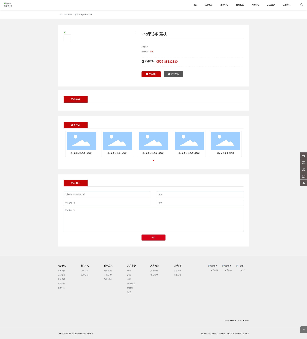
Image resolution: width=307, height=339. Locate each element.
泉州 (236, 333)
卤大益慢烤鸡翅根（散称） (189, 153)
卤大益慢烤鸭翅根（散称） (81, 153)
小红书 (242, 270)
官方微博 (214, 270)
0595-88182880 (167, 61)
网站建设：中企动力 (226, 333)
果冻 (76, 15)
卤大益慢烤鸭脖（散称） (117, 153)
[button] (153, 160)
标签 (240, 333)
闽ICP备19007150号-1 (209, 333)
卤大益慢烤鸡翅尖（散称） (153, 153)
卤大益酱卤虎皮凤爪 (225, 153)
